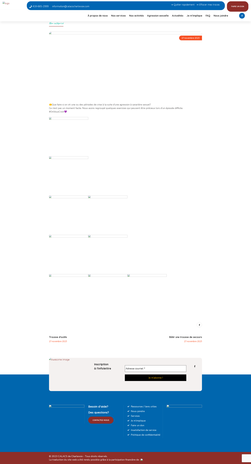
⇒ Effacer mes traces (208, 4)
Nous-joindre (138, 411)
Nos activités (136, 15)
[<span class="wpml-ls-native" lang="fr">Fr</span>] (234, 17)
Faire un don (137, 425)
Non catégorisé (56, 23)
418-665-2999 (40, 6)
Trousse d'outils (58, 337)
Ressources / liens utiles (144, 406)
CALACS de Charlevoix (70, 456)
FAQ (208, 15)
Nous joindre (221, 15)
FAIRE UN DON (237, 6)
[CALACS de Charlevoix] (13, 3)
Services (135, 416)
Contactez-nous (101, 420)
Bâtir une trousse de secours (185, 337)
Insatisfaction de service (143, 430)
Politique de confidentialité (145, 434)
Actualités (177, 15)
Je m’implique (194, 15)
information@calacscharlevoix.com (70, 6)
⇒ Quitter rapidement (183, 4)
